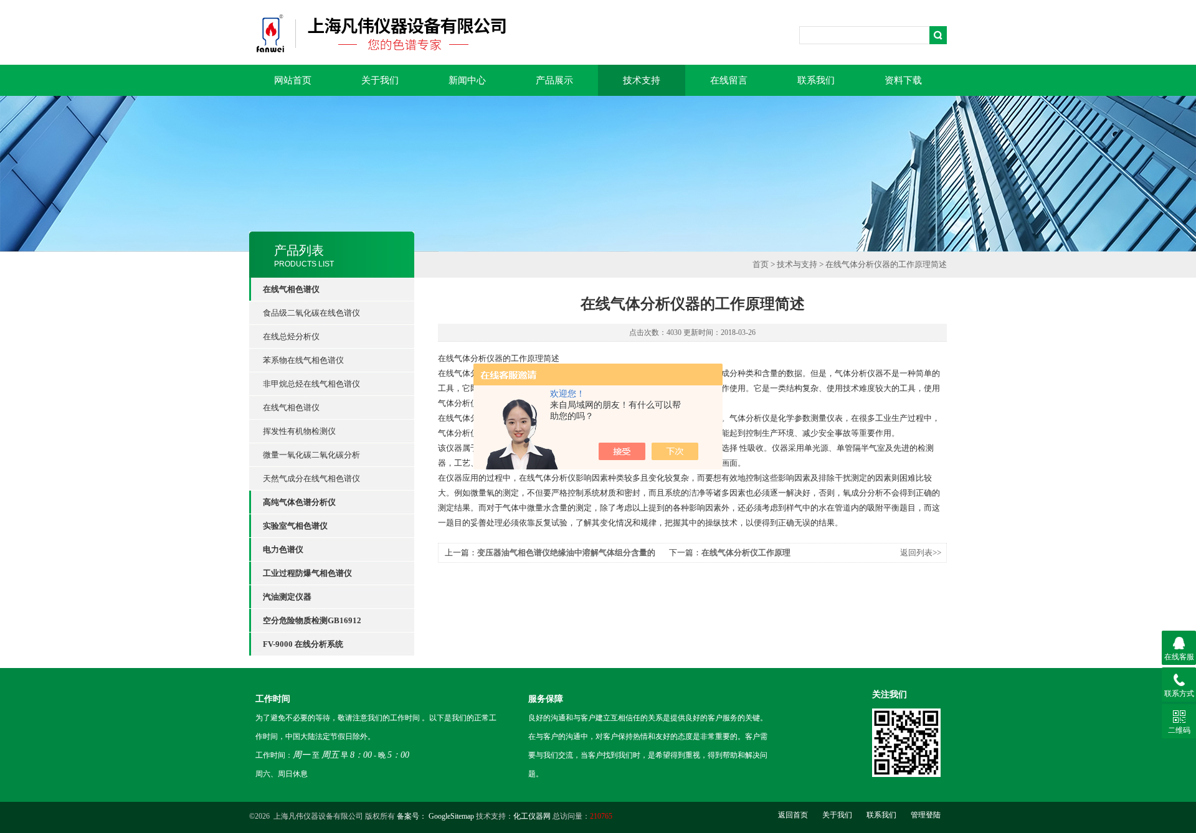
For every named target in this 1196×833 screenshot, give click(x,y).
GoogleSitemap (451, 816)
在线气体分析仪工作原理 (745, 552)
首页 (760, 264)
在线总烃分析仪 (291, 336)
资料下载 (903, 80)
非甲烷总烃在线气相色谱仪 (311, 383)
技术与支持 (797, 264)
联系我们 (816, 80)
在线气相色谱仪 (291, 407)
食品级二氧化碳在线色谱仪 (311, 313)
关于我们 (380, 80)
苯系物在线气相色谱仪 (303, 360)
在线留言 (729, 80)
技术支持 (641, 80)
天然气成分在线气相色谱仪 (311, 478)
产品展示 (554, 80)
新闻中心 (467, 80)
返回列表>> (920, 552)
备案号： (412, 816)
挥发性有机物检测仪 (299, 431)
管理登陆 (926, 815)
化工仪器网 (532, 816)
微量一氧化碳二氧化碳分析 (311, 454)
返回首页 (793, 815)
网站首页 (292, 80)
